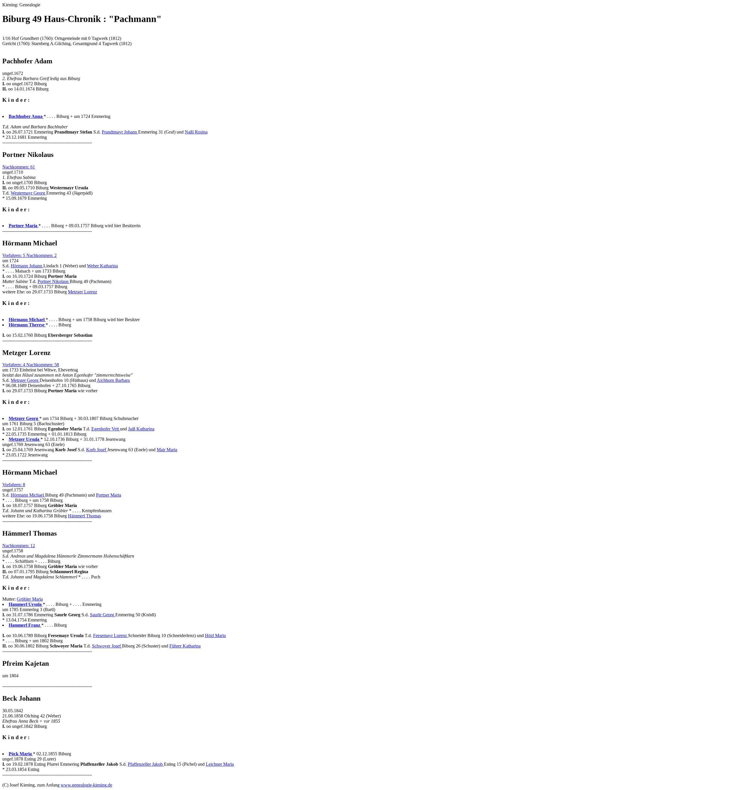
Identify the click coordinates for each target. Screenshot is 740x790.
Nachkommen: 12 (18, 545)
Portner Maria (108, 495)
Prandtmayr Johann (120, 131)
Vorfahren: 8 (13, 484)
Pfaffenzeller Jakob (146, 764)
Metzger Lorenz (82, 291)
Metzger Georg (25, 380)
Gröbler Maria (30, 599)
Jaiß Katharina (141, 428)
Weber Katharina (102, 265)
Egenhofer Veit (105, 428)
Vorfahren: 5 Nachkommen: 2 (29, 255)
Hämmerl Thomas (84, 515)
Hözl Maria (215, 635)
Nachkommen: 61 (18, 166)
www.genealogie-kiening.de (86, 784)
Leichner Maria (220, 764)
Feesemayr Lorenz (110, 635)
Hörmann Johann (27, 265)
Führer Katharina (185, 645)
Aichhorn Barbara (113, 380)
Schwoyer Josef (107, 645)
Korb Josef (96, 449)
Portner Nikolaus (54, 281)
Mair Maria (167, 449)
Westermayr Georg (28, 192)
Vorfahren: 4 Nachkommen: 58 (30, 364)
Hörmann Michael (28, 495)
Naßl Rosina (196, 131)
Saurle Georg (102, 614)
